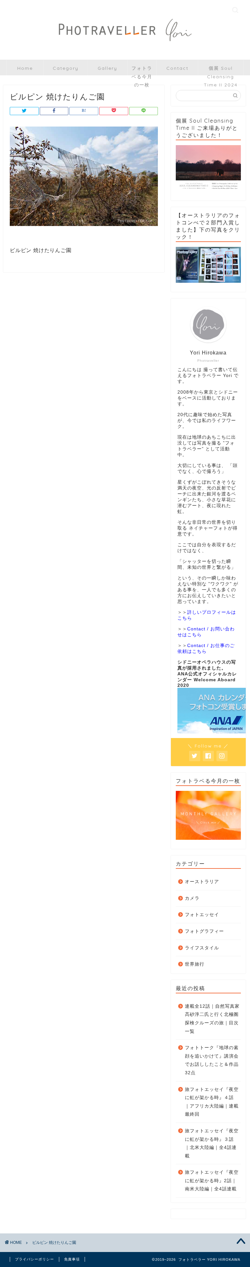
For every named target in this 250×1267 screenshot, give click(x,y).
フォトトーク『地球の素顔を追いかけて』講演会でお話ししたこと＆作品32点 (212, 1060)
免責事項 (72, 1259)
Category (65, 68)
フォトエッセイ (202, 914)
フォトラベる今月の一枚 (142, 70)
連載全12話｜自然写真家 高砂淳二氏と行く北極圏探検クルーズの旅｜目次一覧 (212, 1019)
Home (25, 68)
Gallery (107, 68)
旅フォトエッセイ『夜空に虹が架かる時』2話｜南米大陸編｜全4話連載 (212, 1180)
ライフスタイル (202, 947)
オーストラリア (202, 881)
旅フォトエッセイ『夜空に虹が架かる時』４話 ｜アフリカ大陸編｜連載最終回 (212, 1102)
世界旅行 (194, 964)
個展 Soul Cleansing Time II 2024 (221, 70)
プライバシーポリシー (34, 1259)
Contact (177, 68)
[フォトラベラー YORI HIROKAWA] (125, 48)
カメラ (192, 898)
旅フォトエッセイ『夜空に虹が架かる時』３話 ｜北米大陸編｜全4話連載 (212, 1143)
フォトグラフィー (204, 931)
